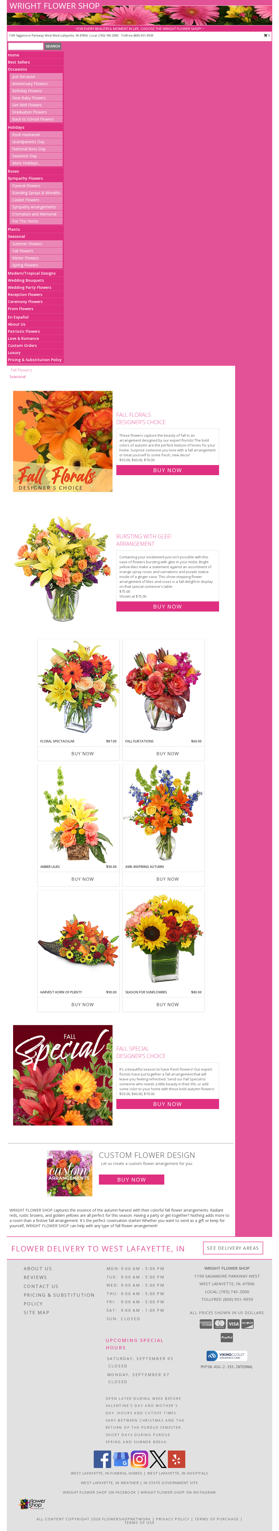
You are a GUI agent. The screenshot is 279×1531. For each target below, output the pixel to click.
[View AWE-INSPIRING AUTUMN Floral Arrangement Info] (163, 814)
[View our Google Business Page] (121, 1466)
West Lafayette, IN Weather (110, 1482)
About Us (16, 324)
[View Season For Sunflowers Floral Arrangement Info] (163, 939)
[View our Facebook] (102, 1466)
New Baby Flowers (29, 97)
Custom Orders (22, 345)
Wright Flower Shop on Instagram (178, 1492)
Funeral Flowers (26, 185)
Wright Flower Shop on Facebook (100, 1492)
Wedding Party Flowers (29, 287)
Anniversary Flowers (30, 83)
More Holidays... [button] (26, 163)
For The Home (25, 221)
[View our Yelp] (176, 1466)
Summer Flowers (27, 243)
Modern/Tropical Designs (32, 273)
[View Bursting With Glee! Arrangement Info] (63, 570)
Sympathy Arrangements (34, 206)
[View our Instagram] (139, 1466)
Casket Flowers (25, 199)
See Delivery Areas (233, 1248)
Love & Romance (23, 338)
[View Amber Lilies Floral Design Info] (78, 814)
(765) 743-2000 (109, 35)
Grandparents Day (28, 141)
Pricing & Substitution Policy (35, 359)
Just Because (23, 76)
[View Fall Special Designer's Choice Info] (63, 1075)
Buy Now (167, 470)
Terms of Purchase (217, 1519)
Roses (13, 171)
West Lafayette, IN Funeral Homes (107, 1473)
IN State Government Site (171, 1482)
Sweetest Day (24, 155)
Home (13, 55)
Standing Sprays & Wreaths (36, 192)
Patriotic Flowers (24, 331)
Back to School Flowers (33, 119)
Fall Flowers (22, 250)
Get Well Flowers (27, 104)
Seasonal (16, 236)
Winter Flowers (25, 257)
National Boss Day (29, 148)
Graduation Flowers (29, 112)
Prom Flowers (20, 308)
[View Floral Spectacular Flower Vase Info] (78, 688)
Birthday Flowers (27, 90)
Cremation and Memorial (34, 214)
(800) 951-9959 (143, 35)
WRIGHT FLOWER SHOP (55, 5)
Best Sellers (19, 62)
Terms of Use (140, 1522)
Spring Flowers (25, 265)
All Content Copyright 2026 (69, 1519)
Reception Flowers (25, 294)
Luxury (14, 352)
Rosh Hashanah (26, 134)
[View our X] (158, 1466)
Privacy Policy (173, 1519)
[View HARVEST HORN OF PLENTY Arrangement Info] (78, 939)
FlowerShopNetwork (126, 1519)
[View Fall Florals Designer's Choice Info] (63, 441)
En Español (18, 317)
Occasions (17, 69)
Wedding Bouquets (26, 280)
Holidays (16, 127)
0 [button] (268, 35)
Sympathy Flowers (25, 178)
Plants (14, 229)
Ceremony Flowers (25, 301)
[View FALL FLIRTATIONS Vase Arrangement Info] (163, 689)
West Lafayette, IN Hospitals (177, 1473)
